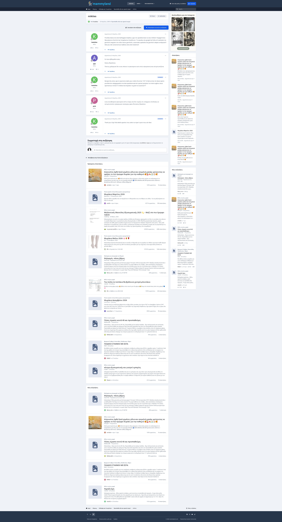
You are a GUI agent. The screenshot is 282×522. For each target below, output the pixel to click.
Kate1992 (106, 260)
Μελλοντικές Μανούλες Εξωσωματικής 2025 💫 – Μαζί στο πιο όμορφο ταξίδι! (134, 213)
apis (94, 64)
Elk (105, 240)
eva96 (108, 203)
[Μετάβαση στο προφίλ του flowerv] (105, 380)
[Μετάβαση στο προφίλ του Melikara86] (105, 334)
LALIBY (106, 369)
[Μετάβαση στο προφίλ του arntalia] (105, 185)
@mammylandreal (183, 48)
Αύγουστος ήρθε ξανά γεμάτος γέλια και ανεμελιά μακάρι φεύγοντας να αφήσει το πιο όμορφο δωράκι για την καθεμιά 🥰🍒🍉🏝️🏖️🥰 (134, 173)
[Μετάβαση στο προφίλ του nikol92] (105, 501)
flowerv (109, 380)
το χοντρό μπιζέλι (112, 229)
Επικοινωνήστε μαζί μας (105, 519)
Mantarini (106, 196)
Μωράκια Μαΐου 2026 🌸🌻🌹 (117, 238)
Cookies (115, 519)
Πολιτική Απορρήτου (92, 519)
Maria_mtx (110, 273)
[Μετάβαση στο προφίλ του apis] (94, 58)
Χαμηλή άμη (109, 489)
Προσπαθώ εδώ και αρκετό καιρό (120, 21)
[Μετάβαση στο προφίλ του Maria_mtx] (105, 273)
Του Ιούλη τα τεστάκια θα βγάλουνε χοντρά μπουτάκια (127, 282)
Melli (105, 346)
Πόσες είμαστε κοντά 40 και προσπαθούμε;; (122, 320)
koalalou (95, 21)
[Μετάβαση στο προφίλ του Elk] (105, 249)
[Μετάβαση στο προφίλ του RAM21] (105, 358)
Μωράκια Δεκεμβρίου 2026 (115, 300)
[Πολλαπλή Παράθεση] (105, 49)
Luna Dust (107, 302)
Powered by (188, 519)
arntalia (109, 185)
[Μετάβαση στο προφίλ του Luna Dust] (105, 311)
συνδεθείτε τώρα (144, 143)
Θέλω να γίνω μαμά (109, 169)
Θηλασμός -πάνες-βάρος (114, 258)
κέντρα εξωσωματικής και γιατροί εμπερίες (122, 367)
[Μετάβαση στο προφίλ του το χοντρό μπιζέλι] (105, 229)
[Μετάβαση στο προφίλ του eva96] (105, 203)
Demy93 (106, 176)
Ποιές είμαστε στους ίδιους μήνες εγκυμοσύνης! (117, 192)
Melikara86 (107, 322)
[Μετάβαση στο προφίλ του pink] (94, 100)
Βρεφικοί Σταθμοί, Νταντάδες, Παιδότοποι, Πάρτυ (117, 341)
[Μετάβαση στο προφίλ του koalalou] (89, 22)
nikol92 (106, 284)
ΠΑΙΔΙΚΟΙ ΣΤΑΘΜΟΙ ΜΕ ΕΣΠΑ (116, 344)
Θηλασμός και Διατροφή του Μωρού (114, 256)
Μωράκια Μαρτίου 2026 (114, 194)
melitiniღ (106, 217)
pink (94, 106)
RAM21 (109, 358)
